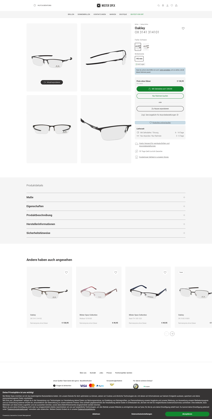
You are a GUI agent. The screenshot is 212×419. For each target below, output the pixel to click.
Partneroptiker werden (123, 373)
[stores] (163, 5)
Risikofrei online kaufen (161, 122)
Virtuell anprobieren (53, 82)
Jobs (101, 373)
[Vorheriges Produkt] (166, 334)
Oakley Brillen (144, 24)
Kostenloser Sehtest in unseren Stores (154, 157)
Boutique (123, 14)
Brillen (71, 14)
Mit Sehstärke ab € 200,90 (162, 89)
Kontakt (93, 373)
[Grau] (146, 47)
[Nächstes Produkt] (172, 334)
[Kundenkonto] (167, 5)
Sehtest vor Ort (137, 14)
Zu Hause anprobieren (160, 109)
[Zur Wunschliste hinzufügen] (183, 28)
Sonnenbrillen (84, 14)
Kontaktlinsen (100, 14)
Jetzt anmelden (165, 70)
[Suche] (158, 5)
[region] (106, 299)
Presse (109, 373)
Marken (113, 14)
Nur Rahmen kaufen (160, 96)
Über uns (83, 373)
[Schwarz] (138, 47)
